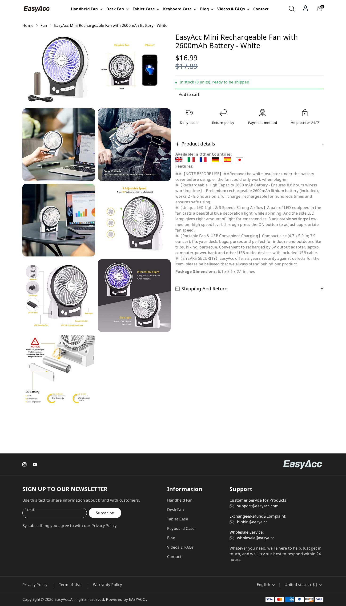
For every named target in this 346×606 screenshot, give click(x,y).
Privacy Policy (34, 584)
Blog (171, 537)
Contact (261, 9)
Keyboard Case (181, 528)
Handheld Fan (180, 500)
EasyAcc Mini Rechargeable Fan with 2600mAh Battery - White (110, 25)
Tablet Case (177, 519)
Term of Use (70, 584)
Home (27, 25)
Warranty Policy (107, 584)
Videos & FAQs (180, 547)
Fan (43, 25)
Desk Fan (175, 509)
